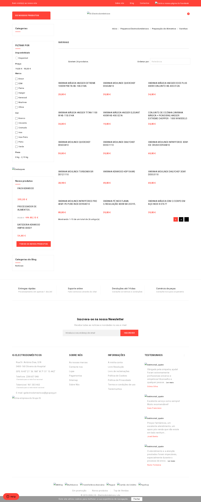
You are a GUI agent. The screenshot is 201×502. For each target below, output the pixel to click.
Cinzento (23, 123)
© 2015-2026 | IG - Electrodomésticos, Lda (100, 495)
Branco (22, 118)
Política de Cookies (117, 376)
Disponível (23, 58)
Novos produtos (100, 490)
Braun (21, 79)
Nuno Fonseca (154, 465)
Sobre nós (119, 3)
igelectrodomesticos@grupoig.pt (40, 393)
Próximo (186, 219)
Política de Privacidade (119, 380)
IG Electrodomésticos (27, 355)
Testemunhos (115, 389)
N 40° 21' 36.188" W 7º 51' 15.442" (38, 371)
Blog (132, 3)
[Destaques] (18, 169)
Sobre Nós (74, 384)
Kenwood (23, 98)
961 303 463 (34, 385)
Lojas (71, 371)
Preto (21, 142)
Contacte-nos (76, 367)
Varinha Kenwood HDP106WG (119, 171)
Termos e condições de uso (122, 384)
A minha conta (115, 362)
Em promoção (79, 490)
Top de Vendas (121, 490)
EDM (21, 83)
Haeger (22, 93)
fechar (137, 499)
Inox (20, 132)
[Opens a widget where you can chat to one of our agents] (11, 497)
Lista (64, 61)
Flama (21, 88)
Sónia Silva (152, 386)
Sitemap (73, 380)
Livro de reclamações (118, 371)
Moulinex (23, 102)
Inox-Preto (23, 137)
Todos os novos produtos (33, 244)
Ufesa (21, 107)
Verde (21, 147)
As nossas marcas (78, 362)
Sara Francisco (154, 408)
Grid (60, 61)
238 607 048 (32, 376)
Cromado (23, 128)
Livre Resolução (116, 367)
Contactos (144, 3)
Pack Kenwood (26, 188)
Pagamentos (75, 376)
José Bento (152, 436)
